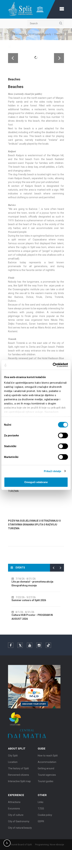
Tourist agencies (47, 774)
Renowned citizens (18, 774)
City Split (13, 755)
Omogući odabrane (36, 482)
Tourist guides (45, 781)
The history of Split (18, 768)
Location (12, 762)
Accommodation (47, 762)
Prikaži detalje (52, 471)
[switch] (63, 435)
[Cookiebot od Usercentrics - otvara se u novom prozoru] (52, 365)
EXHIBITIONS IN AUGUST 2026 (29, 581)
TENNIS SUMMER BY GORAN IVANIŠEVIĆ (35, 596)
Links (40, 802)
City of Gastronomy (18, 821)
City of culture (15, 815)
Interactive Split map (19, 781)
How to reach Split (48, 755)
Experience (18, 34)
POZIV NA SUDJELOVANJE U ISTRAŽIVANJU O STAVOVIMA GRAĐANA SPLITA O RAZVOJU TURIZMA (34, 524)
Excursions (14, 808)
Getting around (46, 768)
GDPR (41, 821)
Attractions (14, 802)
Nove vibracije (57, 844)
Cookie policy (45, 815)
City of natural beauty (39, 34)
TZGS (41, 808)
